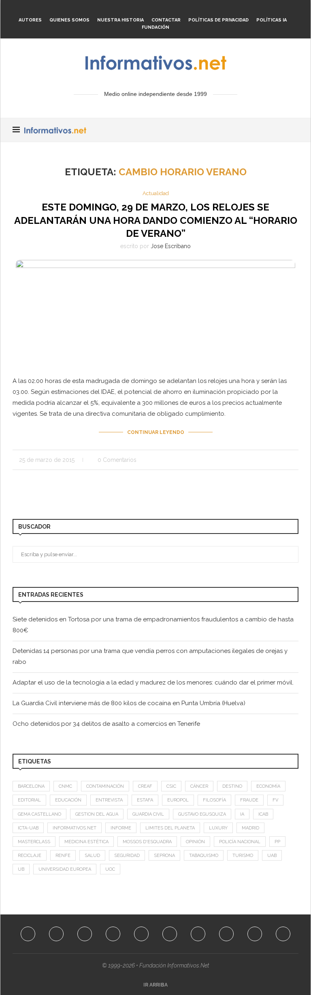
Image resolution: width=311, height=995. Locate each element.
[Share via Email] (296, 460)
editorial (29, 800)
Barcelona (31, 786)
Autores (30, 20)
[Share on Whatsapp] (279, 460)
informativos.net (74, 828)
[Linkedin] (139, 9)
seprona (164, 855)
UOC (110, 869)
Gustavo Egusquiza (202, 814)
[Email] (161, 9)
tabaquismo (203, 855)
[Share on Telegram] (287, 460)
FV (275, 800)
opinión (195, 841)
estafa (145, 800)
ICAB (263, 814)
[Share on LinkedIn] (262, 460)
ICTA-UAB (28, 828)
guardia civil (148, 814)
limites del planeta (170, 828)
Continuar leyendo (155, 432)
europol (178, 800)
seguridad (127, 855)
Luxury (218, 828)
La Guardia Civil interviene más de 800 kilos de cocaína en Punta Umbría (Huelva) (129, 703)
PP (277, 841)
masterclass (34, 841)
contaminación (105, 786)
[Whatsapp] (183, 9)
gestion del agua (96, 814)
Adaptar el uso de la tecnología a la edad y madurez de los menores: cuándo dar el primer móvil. (153, 682)
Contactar (166, 20)
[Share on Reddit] (270, 460)
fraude (249, 800)
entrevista (109, 800)
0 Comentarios (117, 460)
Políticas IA (271, 20)
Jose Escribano (171, 246)
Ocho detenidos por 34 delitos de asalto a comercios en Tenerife (106, 723)
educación (68, 800)
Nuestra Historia (120, 20)
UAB (272, 855)
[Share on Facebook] (236, 460)
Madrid (250, 828)
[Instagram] (128, 9)
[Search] (294, 130)
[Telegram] (194, 9)
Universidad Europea (64, 869)
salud (92, 855)
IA (242, 814)
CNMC (65, 786)
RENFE (62, 855)
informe (121, 828)
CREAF (145, 786)
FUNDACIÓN (155, 27)
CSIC (171, 786)
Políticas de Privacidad (218, 20)
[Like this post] (226, 460)
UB (21, 869)
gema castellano (39, 814)
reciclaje (29, 855)
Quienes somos (69, 20)
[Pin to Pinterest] (253, 460)
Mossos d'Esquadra (147, 841)
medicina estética (86, 841)
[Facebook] (106, 9)
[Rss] (205, 9)
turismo (242, 855)
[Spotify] (172, 9)
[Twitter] (117, 9)
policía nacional (239, 841)
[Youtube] (150, 9)
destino (232, 786)
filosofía (214, 800)
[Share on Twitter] (245, 460)
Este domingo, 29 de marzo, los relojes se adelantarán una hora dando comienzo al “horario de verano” (155, 220)
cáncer (199, 786)
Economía (268, 786)
